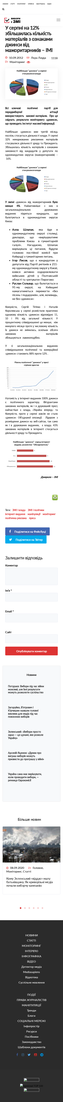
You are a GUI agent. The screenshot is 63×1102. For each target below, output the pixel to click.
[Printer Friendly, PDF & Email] (55, 499)
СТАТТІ (12, 4)
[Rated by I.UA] (31, 1080)
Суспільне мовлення (32, 982)
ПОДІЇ (31, 994)
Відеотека (31, 977)
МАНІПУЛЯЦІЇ (31, 1005)
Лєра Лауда (38, 57)
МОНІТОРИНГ (21, 4)
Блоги (31, 1015)
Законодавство (31, 1041)
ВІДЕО (49, 4)
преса (32, 518)
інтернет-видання (15, 514)
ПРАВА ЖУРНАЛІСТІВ (31, 999)
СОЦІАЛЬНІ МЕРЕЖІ (32, 1020)
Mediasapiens (31, 972)
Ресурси (31, 1031)
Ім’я (8, 590)
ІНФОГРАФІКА (40, 4)
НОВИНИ (5, 4)
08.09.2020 (17, 867)
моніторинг (49, 514)
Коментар (11, 565)
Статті (27, 871)
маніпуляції (34, 514)
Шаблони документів (31, 1047)
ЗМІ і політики (36, 510)
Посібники (31, 1036)
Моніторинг (14, 871)
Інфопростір (31, 1026)
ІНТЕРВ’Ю (31, 4)
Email (9, 611)
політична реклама (16, 518)
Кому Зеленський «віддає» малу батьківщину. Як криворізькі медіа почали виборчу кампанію (29, 881)
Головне (38, 867)
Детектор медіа (31, 966)
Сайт (8, 632)
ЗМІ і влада (18, 510)
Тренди (31, 1010)
